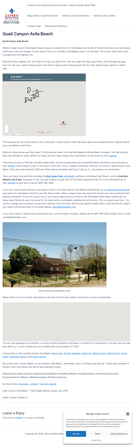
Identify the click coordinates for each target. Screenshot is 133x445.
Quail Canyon (39, 356)
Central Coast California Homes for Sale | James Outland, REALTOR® (61, 5)
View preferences (119, 434)
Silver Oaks (57, 353)
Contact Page (34, 26)
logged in (20, 417)
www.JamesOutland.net (118, 189)
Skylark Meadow (72, 353)
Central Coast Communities (75, 15)
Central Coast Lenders (104, 15)
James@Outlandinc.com (64, 207)
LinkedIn (34, 384)
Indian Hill (86, 353)
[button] (128, 414)
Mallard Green (99, 353)
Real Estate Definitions (56, 26)
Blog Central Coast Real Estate (42, 15)
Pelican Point (113, 353)
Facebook (24, 384)
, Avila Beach (61, 176)
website (113, 155)
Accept (76, 434)
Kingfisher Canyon (18, 356)
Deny (97, 434)
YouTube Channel (47, 384)
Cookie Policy (96, 440)
